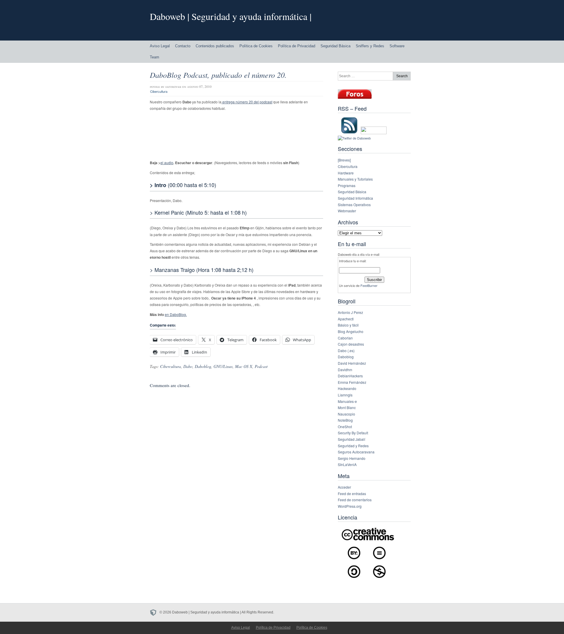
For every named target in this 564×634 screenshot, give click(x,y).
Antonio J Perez (350, 312)
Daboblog (203, 366)
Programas (346, 185)
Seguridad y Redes (353, 445)
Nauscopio (346, 413)
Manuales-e (347, 401)
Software (397, 46)
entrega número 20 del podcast (246, 101)
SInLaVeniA (347, 464)
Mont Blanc (347, 407)
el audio (166, 162)
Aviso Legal (160, 46)
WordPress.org (350, 506)
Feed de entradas (352, 493)
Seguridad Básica (335, 46)
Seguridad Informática (355, 198)
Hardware (346, 172)
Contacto (182, 46)
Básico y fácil (348, 324)
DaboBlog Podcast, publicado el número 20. (218, 75)
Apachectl (346, 318)
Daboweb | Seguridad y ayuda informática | (230, 16)
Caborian (345, 337)
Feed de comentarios (355, 499)
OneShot (345, 426)
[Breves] (344, 159)
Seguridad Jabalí (351, 439)
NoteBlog (345, 420)
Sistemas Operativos (354, 204)
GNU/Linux (223, 366)
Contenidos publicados (215, 46)
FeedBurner (368, 285)
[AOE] (155, 612)
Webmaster (347, 210)
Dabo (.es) (346, 350)
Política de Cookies (256, 46)
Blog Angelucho (350, 331)
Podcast (261, 366)
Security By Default (353, 432)
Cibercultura (158, 91)
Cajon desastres (351, 344)
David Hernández (352, 363)
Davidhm (345, 369)
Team (154, 57)
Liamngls (345, 394)
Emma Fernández (352, 382)
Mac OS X (243, 366)
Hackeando (347, 388)
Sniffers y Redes (370, 46)
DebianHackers (350, 375)
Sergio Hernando (351, 458)
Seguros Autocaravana (356, 451)
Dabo (187, 366)
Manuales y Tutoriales (355, 178)
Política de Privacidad (296, 46)
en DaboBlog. (176, 314)
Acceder (344, 487)
